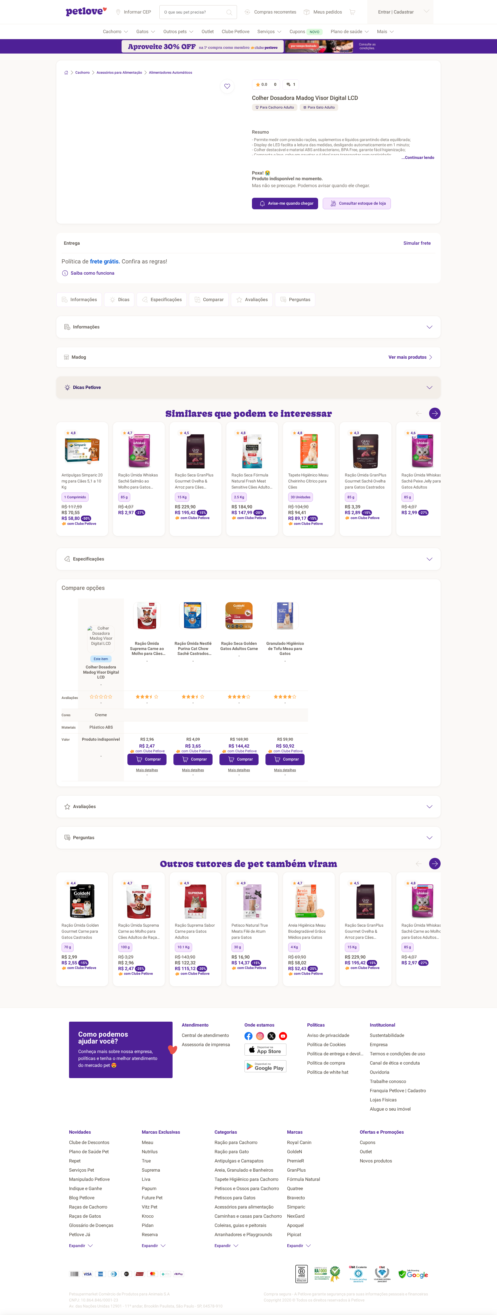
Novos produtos (376, 1161)
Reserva (150, 1234)
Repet (75, 1161)
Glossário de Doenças (91, 1225)
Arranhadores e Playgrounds (243, 1234)
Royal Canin (299, 1142)
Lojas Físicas (383, 1100)
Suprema (151, 1170)
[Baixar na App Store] (273, 1051)
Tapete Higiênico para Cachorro (246, 1179)
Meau (147, 1142)
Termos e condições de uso (397, 1053)
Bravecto (296, 1197)
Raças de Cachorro (88, 1207)
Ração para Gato (232, 1151)
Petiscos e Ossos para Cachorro (247, 1188)
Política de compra (326, 1063)
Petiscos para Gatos (235, 1197)
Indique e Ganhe (85, 1188)
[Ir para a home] (86, 15)
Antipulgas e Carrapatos (239, 1161)
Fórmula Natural (303, 1179)
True (146, 1161)
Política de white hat (327, 1072)
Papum (149, 1188)
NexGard (296, 1216)
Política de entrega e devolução (336, 1053)
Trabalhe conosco (388, 1081)
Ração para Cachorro (236, 1142)
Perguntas (299, 299)
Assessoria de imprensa (206, 1044)
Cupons (367, 1142)
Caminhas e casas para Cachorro (248, 1216)
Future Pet (152, 1197)
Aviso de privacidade (328, 1035)
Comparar (213, 299)
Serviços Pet (81, 1170)
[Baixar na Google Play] (273, 1067)
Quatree (295, 1188)
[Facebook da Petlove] (248, 1036)
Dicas (123, 299)
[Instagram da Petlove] (260, 1036)
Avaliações (256, 299)
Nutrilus (150, 1151)
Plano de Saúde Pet (89, 1151)
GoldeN (294, 1151)
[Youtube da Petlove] (283, 1036)
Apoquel (295, 1225)
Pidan (148, 1225)
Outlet (366, 1151)
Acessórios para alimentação (244, 1207)
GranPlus (296, 1170)
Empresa (379, 1044)
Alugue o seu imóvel (390, 1109)
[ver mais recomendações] (435, 413)
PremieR (295, 1161)
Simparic (296, 1207)
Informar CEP (137, 12)
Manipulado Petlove (89, 1179)
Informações (83, 299)
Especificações (166, 299)
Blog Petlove (81, 1197)
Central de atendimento (205, 1035)
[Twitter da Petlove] (271, 1036)
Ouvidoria (379, 1072)
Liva (146, 1179)
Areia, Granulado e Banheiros (244, 1170)
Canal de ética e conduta (395, 1063)
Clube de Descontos (89, 1142)
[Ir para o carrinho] (352, 12)
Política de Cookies (326, 1044)
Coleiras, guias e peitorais (240, 1225)
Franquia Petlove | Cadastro (398, 1090)
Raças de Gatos (85, 1216)
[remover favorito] (227, 86)
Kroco (148, 1216)
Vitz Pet (149, 1207)
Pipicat (294, 1234)
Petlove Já (79, 1234)
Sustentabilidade (387, 1035)
